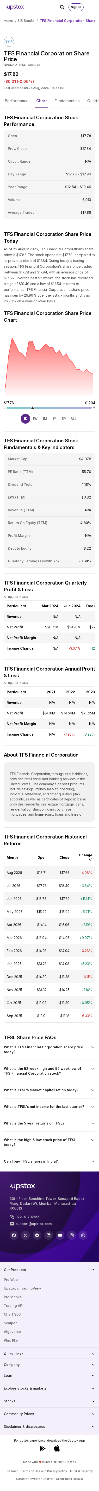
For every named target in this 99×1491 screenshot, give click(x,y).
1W (35, 419)
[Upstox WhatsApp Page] (83, 1235)
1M (45, 419)
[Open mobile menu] (90, 7)
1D (25, 419)
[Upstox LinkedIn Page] (48, 1235)
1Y (54, 419)
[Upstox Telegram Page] (37, 1235)
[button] (17, 100)
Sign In (76, 7)
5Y (64, 419)
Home (8, 21)
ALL (74, 419)
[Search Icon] (64, 7)
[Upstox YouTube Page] (60, 1235)
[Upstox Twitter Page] (25, 1235)
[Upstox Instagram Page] (71, 1235)
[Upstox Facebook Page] (14, 1235)
